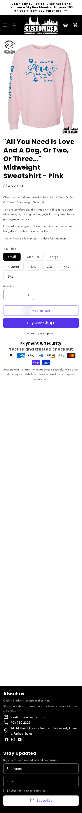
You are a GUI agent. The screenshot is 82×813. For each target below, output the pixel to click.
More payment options (41, 333)
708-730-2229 (21, 722)
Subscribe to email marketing (27, 791)
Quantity (8, 286)
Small (12, 257)
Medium (33, 257)
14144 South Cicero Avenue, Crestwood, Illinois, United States (44, 731)
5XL (10, 276)
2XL (33, 266)
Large (54, 257)
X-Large (13, 266)
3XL (49, 266)
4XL (66, 266)
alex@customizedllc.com (28, 717)
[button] (5, 25)
